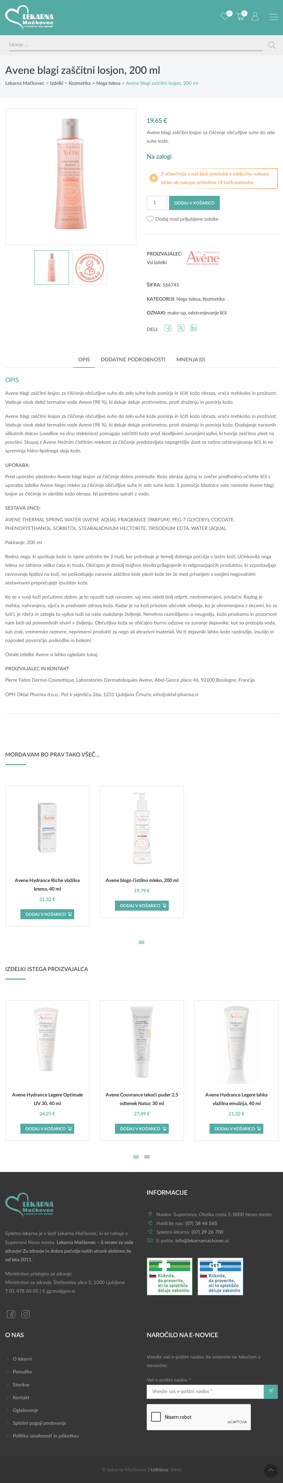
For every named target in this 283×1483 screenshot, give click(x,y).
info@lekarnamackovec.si (201, 1241)
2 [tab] (147, 1157)
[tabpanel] (47, 856)
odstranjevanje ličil (207, 313)
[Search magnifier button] (272, 45)
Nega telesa (188, 299)
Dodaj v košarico (194, 203)
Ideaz (176, 1469)
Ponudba (22, 1372)
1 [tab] (141, 942)
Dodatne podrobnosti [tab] (133, 359)
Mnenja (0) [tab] (190, 359)
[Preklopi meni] (274, 17)
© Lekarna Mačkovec (124, 1469)
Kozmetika (214, 299)
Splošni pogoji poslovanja (39, 1423)
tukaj (92, 654)
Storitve (21, 1385)
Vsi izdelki (157, 262)
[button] (182, 219)
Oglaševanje (25, 1410)
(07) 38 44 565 (201, 1223)
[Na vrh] (271, 1471)
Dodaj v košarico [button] (46, 914)
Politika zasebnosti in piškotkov (46, 1436)
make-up (176, 313)
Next (124, 177)
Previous (18, 177)
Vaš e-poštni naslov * (169, 1380)
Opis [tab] (84, 359)
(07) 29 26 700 (207, 1232)
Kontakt (21, 1397)
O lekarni (22, 1359)
